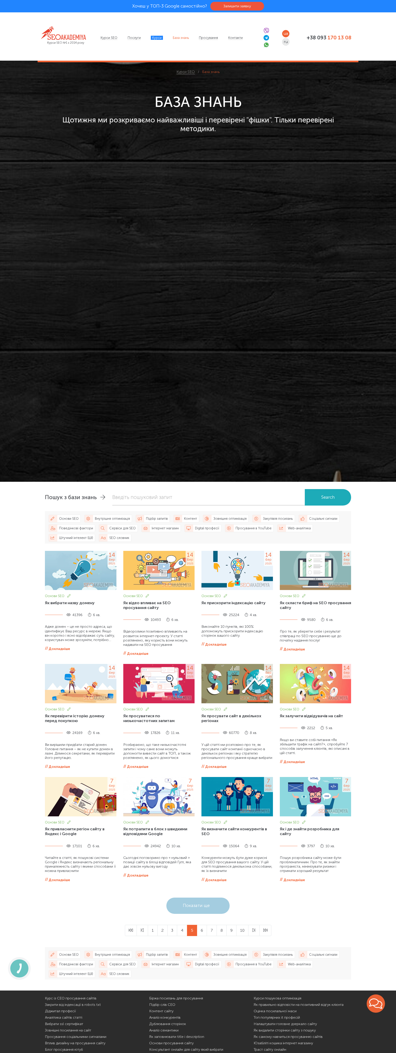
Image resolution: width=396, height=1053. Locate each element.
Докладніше (59, 649)
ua (285, 33)
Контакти (235, 38)
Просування (208, 38)
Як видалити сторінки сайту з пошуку (285, 1030)
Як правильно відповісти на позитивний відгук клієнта (299, 1005)
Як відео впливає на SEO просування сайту (147, 605)
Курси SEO (109, 38)
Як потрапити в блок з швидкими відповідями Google (155, 831)
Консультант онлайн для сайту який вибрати (186, 1049)
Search (328, 497)
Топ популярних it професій (277, 1017)
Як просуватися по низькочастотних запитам (149, 718)
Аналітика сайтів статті (63, 1017)
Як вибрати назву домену (70, 603)
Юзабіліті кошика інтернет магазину (283, 1043)
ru (286, 41)
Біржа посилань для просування (176, 998)
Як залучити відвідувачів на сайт (311, 716)
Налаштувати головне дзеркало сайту (285, 1024)
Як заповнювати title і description (176, 1037)
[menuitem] (109, 38)
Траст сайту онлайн (270, 1049)
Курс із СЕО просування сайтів (70, 998)
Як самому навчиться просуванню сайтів (288, 1037)
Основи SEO (55, 596)
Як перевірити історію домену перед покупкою (74, 718)
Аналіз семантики (164, 1030)
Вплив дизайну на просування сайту (75, 1043)
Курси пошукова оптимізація (277, 998)
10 (242, 930)
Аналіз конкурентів (165, 1017)
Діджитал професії (60, 1011)
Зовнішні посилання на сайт (68, 1030)
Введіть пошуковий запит (142, 497)
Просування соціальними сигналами (75, 1037)
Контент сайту (161, 1011)
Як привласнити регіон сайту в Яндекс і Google (74, 831)
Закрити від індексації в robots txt (73, 1005)
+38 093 (329, 38)
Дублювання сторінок (167, 1024)
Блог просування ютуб (64, 1049)
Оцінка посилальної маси (275, 1011)
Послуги (134, 38)
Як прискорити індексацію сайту (233, 603)
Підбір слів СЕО (162, 1005)
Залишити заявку (237, 6)
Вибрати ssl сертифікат (64, 1024)
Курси (157, 38)
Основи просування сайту (171, 1043)
